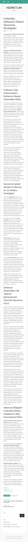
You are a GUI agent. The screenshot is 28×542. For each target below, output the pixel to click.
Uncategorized (14, 495)
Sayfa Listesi (7, 522)
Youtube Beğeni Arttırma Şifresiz (12, 526)
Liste (5, 519)
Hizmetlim (14, 7)
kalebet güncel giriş (8, 491)
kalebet (5, 487)
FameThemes (8, 538)
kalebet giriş (7, 489)
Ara (4, 513)
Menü (7, 1)
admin (5, 30)
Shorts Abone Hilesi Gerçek (10, 524)
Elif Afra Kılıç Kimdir (9, 506)
